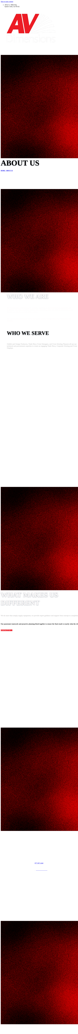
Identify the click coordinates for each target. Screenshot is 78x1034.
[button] (6, 630)
